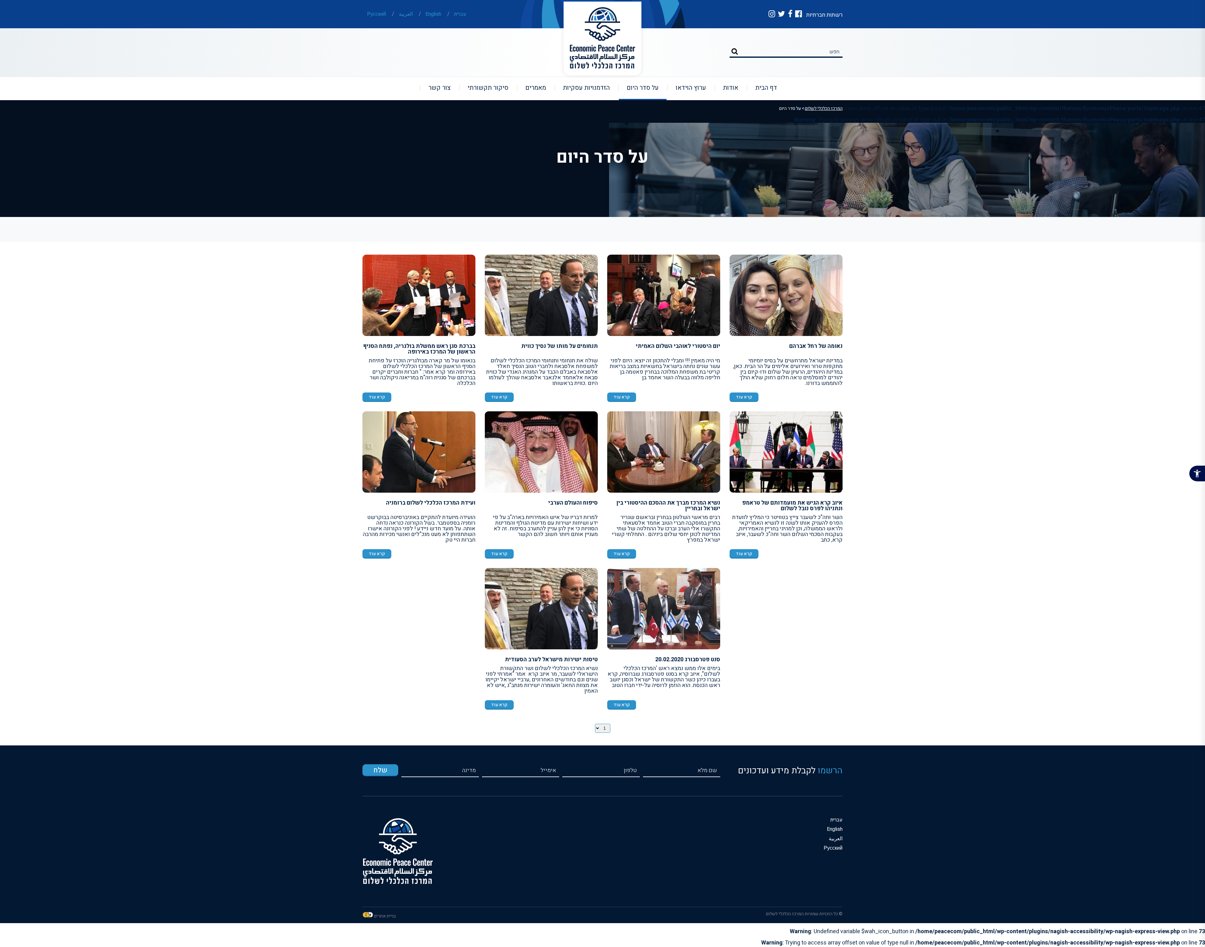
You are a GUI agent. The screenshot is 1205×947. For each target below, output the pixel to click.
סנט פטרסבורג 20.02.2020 (687, 659)
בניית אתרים (385, 916)
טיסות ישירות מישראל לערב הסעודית (551, 659)
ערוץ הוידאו (687, 87)
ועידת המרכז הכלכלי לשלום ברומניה (430, 503)
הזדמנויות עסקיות (582, 87)
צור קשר (435, 87)
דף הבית (762, 87)
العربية (406, 14)
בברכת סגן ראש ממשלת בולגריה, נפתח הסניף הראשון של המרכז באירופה (419, 349)
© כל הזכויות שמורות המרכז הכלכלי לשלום (804, 914)
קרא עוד (744, 397)
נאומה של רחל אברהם (816, 346)
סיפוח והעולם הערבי (573, 503)
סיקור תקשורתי (484, 87)
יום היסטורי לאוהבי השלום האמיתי (678, 346)
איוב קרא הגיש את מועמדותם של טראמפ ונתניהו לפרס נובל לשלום (792, 506)
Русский (376, 14)
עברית (460, 14)
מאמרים (531, 87)
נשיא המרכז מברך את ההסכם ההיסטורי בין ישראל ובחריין (668, 506)
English (433, 14)
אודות (726, 87)
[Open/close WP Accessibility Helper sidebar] (1197, 473)
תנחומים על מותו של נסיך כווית (559, 346)
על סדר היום (639, 87)
